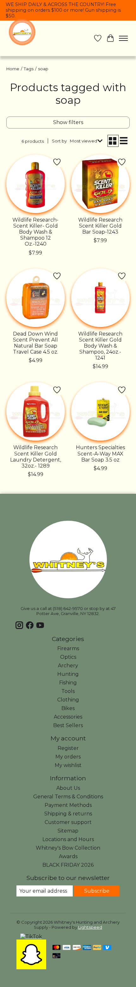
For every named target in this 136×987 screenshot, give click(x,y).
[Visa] (67, 948)
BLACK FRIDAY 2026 (68, 865)
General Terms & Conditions (68, 797)
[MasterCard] (57, 948)
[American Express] (87, 948)
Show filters (68, 122)
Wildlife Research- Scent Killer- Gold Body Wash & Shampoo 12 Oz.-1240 (35, 232)
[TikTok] (31, 937)
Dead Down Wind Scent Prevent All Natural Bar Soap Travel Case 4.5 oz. (35, 343)
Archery (68, 666)
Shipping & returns (68, 814)
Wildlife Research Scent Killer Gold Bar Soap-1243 (100, 226)
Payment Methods (68, 805)
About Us (68, 788)
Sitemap (68, 831)
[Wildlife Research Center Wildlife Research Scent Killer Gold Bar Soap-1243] (100, 183)
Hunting (68, 674)
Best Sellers (68, 725)
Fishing (68, 683)
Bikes (68, 708)
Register (68, 748)
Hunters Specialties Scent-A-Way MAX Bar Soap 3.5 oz (100, 453)
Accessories (68, 717)
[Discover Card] (77, 948)
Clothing (68, 700)
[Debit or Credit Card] (57, 956)
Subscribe (96, 891)
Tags (29, 68)
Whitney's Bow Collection (68, 848)
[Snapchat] (31, 968)
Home (12, 68)
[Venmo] (107, 948)
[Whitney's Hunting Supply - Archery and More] (22, 31)
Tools (68, 691)
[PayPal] (97, 948)
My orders (68, 757)
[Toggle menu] (123, 38)
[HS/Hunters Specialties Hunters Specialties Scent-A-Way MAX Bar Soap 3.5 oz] (100, 411)
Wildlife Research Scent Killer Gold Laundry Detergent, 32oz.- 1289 (35, 456)
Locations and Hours (68, 839)
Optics (68, 657)
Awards (68, 856)
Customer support (68, 822)
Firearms (68, 648)
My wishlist (68, 765)
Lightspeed (90, 927)
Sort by (59, 140)
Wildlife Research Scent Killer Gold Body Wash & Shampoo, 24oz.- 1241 (100, 346)
